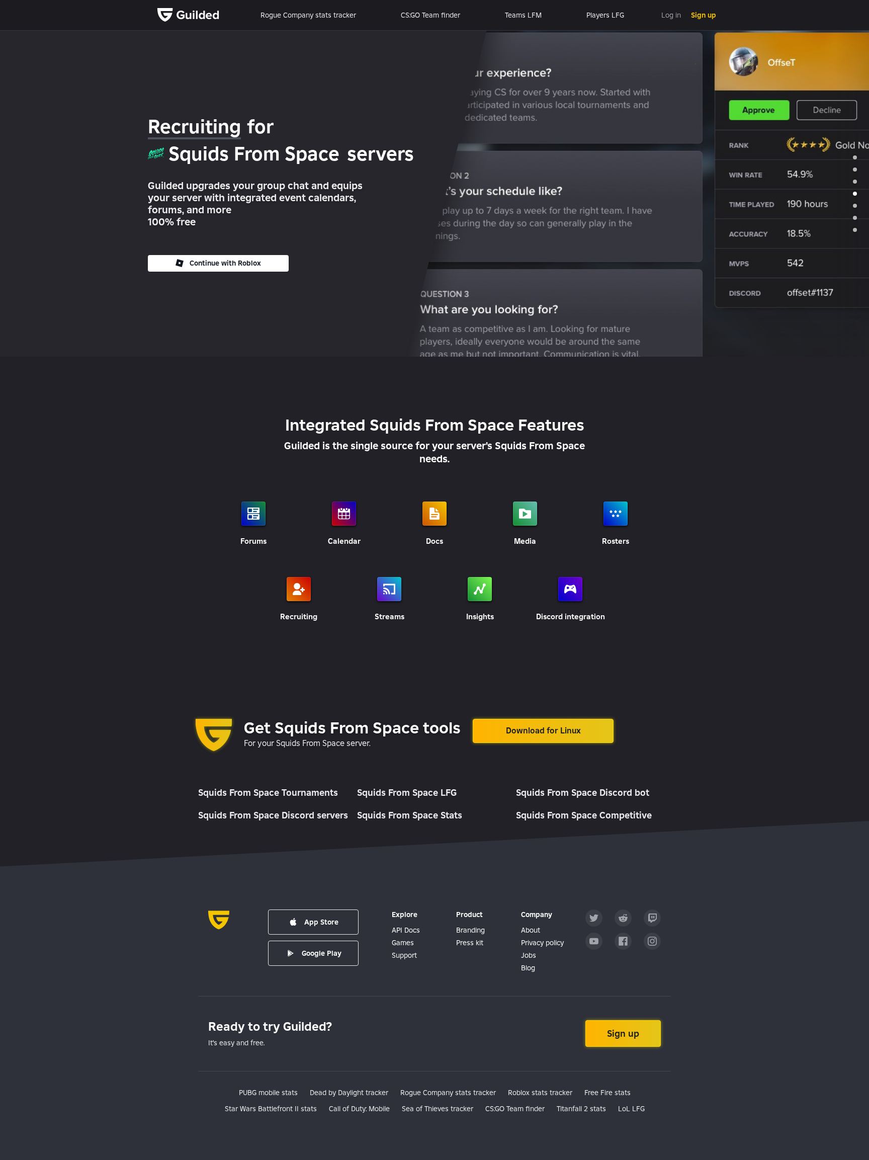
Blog (528, 967)
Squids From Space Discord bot (582, 792)
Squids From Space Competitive (584, 815)
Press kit (469, 942)
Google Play (321, 953)
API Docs (406, 930)
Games (403, 942)
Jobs (528, 955)
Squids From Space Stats (409, 815)
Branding (470, 930)
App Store (321, 922)
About (530, 930)
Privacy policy (542, 942)
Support (404, 955)
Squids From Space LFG (407, 792)
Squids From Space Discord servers (273, 815)
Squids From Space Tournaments (268, 792)
